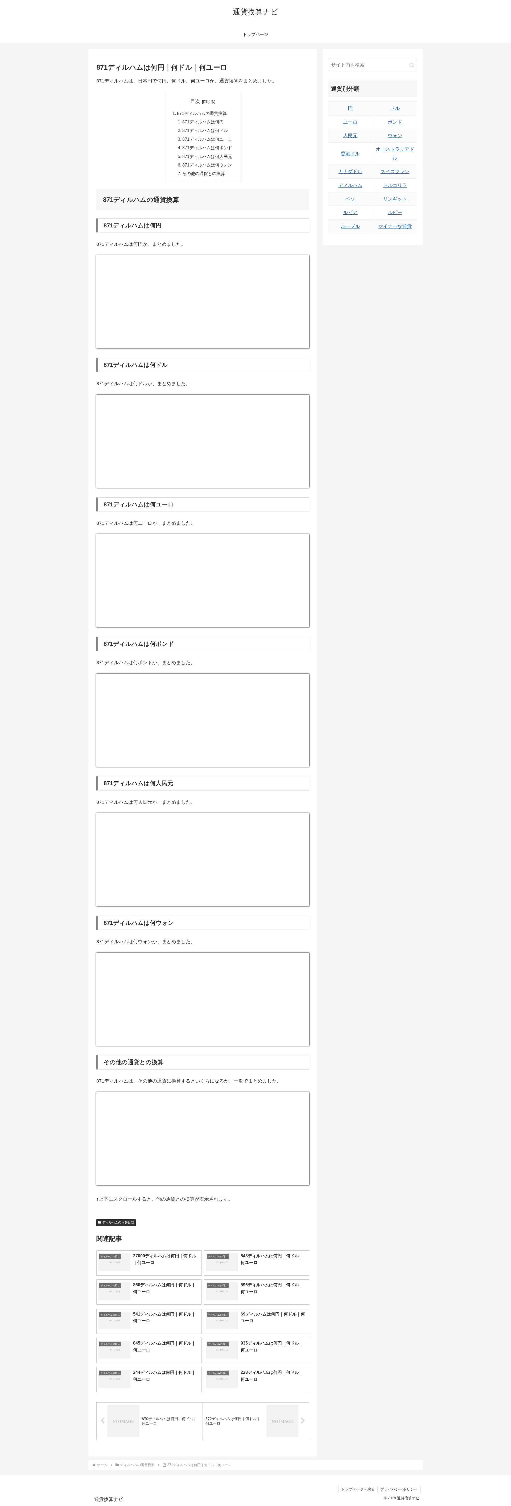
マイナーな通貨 (395, 226)
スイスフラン (395, 171)
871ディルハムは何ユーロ (207, 139)
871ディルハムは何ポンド (207, 147)
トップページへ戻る (358, 1489)
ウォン (395, 135)
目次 (195, 101)
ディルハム (350, 185)
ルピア (350, 212)
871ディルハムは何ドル (205, 130)
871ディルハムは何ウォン (207, 165)
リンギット (395, 199)
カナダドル (350, 171)
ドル (395, 108)
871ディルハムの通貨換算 (202, 113)
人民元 (350, 135)
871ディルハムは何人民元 (207, 156)
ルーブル (350, 226)
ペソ (350, 199)
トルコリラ (395, 185)
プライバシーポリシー (399, 1489)
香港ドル (350, 153)
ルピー (395, 212)
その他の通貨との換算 (203, 173)
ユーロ (350, 122)
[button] (412, 65)
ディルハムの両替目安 (118, 1222)
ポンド (395, 122)
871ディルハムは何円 (203, 121)
